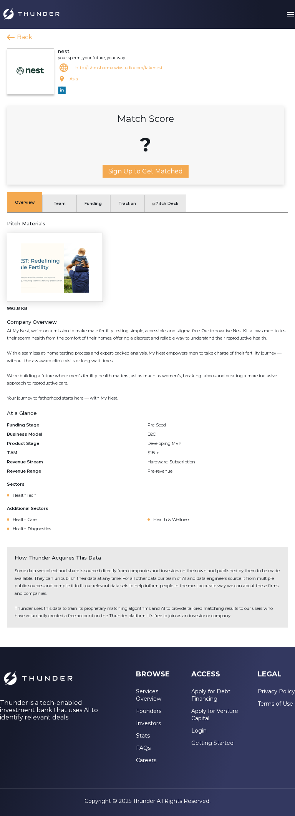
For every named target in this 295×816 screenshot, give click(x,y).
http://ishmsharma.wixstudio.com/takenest (118, 67)
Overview (25, 202)
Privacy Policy (276, 691)
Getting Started (212, 742)
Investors (148, 723)
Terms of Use (275, 703)
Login (199, 730)
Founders (148, 711)
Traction (127, 203)
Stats (143, 735)
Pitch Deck (167, 203)
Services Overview (148, 695)
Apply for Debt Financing (210, 695)
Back (24, 37)
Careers (146, 760)
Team (59, 203)
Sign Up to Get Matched (145, 171)
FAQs (143, 747)
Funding (93, 203)
